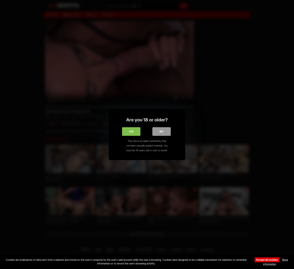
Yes (131, 131)
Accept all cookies (267, 259)
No (162, 131)
